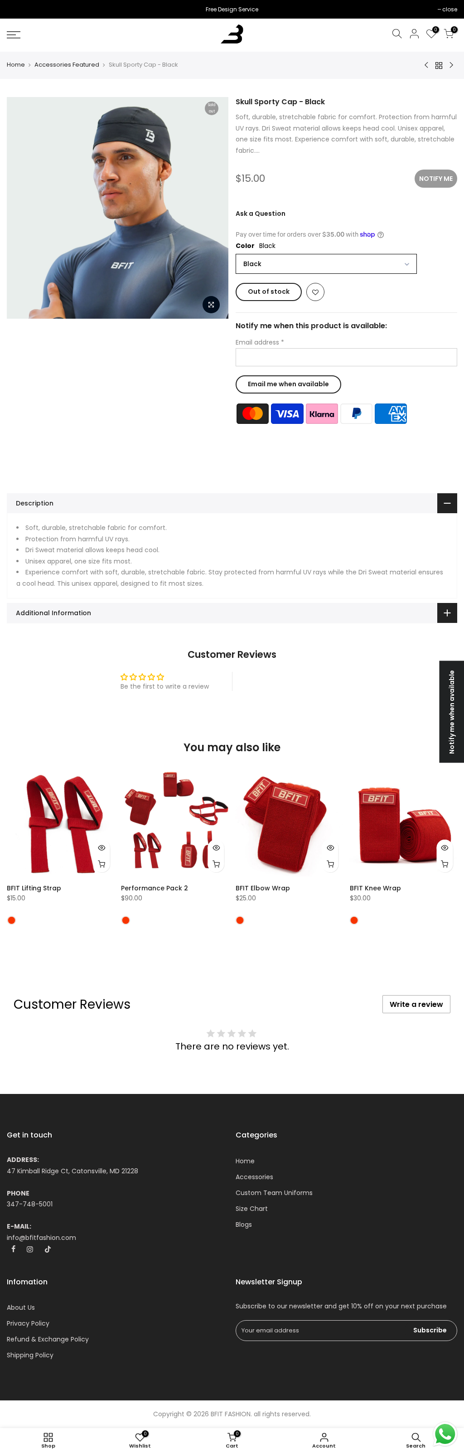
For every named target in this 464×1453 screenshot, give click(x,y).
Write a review (416, 1004)
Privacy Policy (28, 1323)
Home (16, 65)
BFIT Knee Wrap (375, 888)
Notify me (436, 178)
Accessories (254, 1176)
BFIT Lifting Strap (34, 888)
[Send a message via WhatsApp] (445, 1434)
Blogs (244, 1224)
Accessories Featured (66, 65)
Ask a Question (260, 213)
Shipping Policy (30, 1355)
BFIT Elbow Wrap (263, 888)
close (18, 9)
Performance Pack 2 (154, 888)
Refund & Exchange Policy (48, 1339)
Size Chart (252, 1208)
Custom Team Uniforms (274, 1192)
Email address (260, 342)
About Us (21, 1307)
